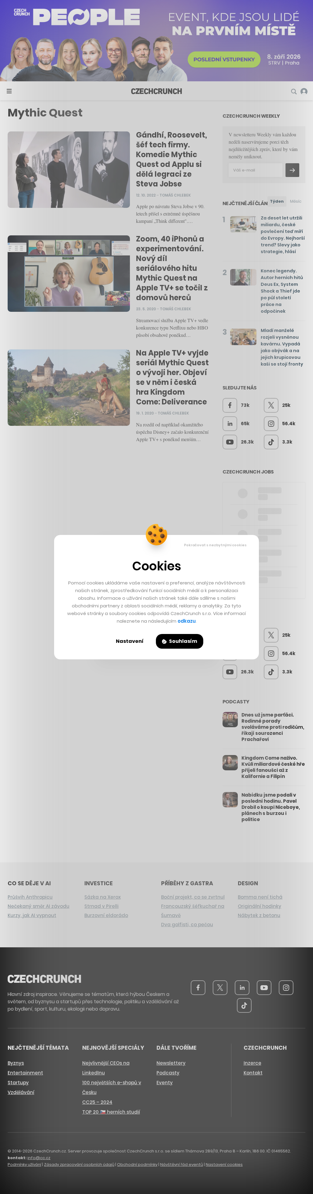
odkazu (187, 621)
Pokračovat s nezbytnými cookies (215, 545)
